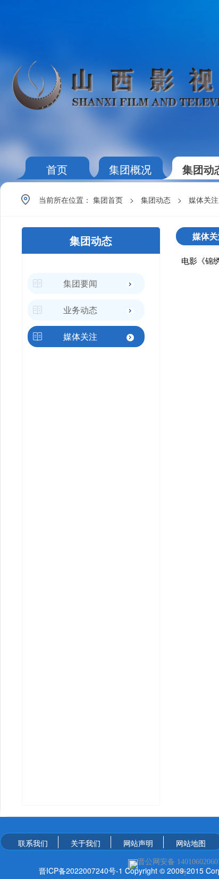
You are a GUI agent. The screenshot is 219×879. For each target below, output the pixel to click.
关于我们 (85, 843)
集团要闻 (80, 283)
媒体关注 (203, 199)
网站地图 (191, 843)
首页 (57, 169)
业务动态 (80, 310)
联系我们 (33, 843)
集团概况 (130, 169)
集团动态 (156, 199)
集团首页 (108, 199)
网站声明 (138, 843)
